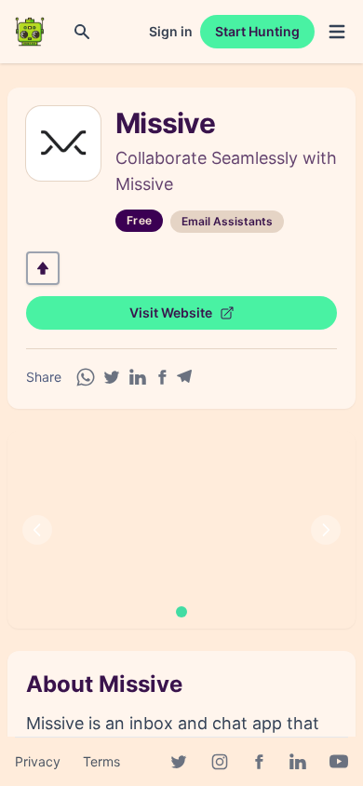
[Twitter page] (178, 761)
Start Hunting (257, 31)
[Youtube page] (338, 761)
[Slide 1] (181, 611)
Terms (101, 761)
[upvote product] (43, 268)
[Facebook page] (258, 761)
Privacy (37, 761)
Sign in (171, 31)
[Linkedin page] (298, 761)
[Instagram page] (219, 761)
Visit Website (170, 312)
